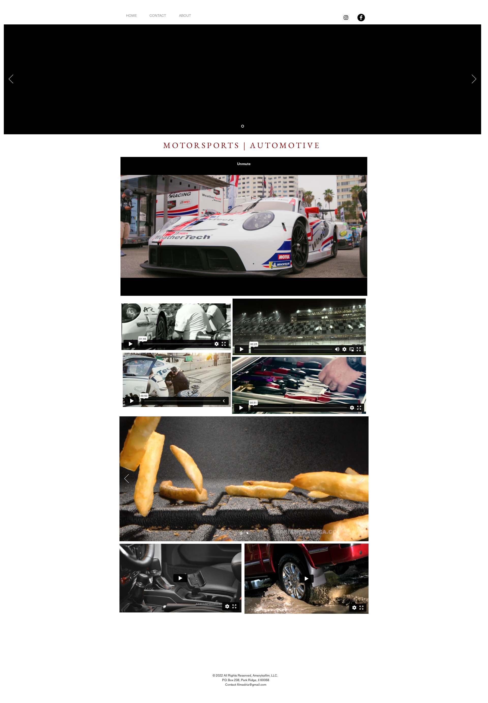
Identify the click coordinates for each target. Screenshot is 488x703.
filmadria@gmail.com (251, 684)
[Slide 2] (247, 533)
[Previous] (11, 79)
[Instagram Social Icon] (346, 17)
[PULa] (242, 126)
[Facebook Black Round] (361, 17)
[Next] (474, 79)
